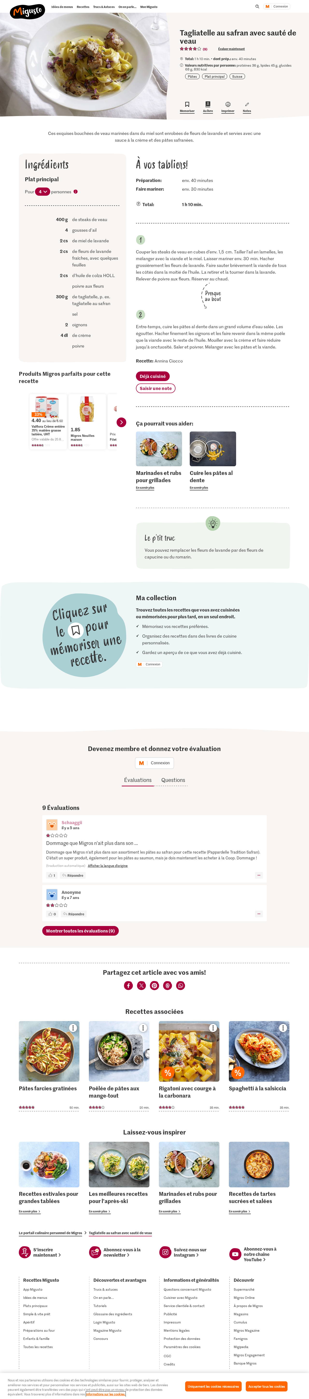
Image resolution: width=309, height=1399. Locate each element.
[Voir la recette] (49, 1066)
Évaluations (138, 779)
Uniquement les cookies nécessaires (213, 1386)
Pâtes (192, 76)
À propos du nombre (75, 192)
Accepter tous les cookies (266, 1386)
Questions (173, 779)
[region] (154, 1386)
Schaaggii (72, 822)
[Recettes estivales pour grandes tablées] (49, 1178)
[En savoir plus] (159, 479)
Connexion (281, 6)
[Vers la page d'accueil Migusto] (27, 7)
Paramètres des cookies (182, 1347)
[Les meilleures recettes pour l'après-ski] (119, 1178)
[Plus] (259, 875)
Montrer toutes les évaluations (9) (80, 931)
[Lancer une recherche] (257, 6)
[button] (52, 825)
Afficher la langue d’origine (108, 865)
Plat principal (215, 76)
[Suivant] (121, 422)
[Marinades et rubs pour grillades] (189, 1178)
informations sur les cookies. (105, 1394)
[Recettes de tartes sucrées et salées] (259, 1178)
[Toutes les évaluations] (191, 49)
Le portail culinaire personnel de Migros (50, 1232)
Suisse (237, 76)
